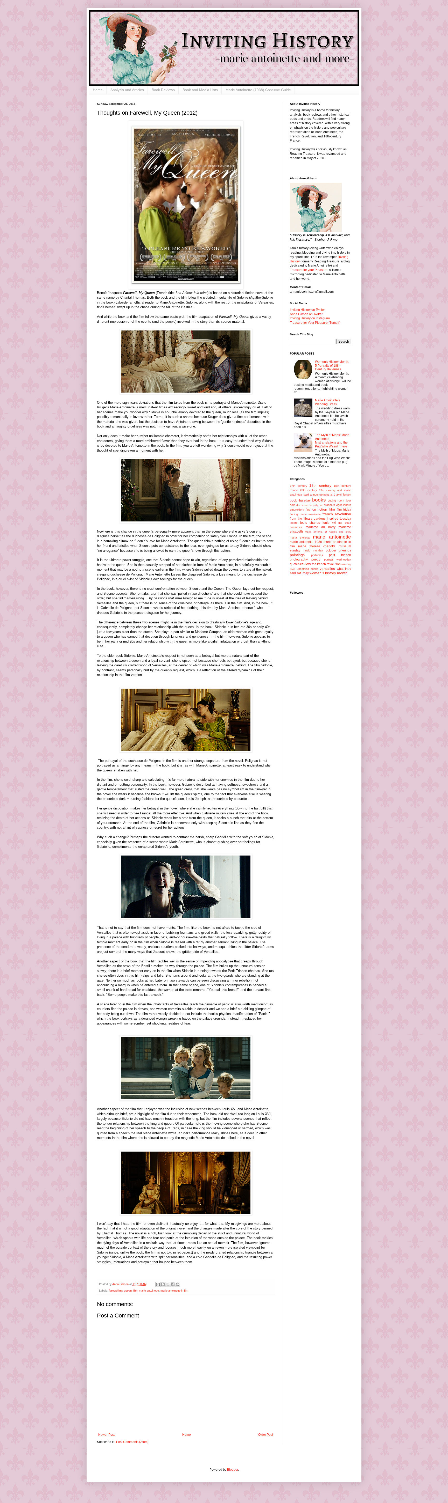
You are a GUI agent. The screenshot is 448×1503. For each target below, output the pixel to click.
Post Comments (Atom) (132, 1442)
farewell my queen (120, 1290)
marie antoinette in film (174, 1290)
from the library (301, 518)
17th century (298, 485)
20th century (308, 490)
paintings (297, 555)
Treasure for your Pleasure (308, 270)
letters (294, 522)
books (319, 500)
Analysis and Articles (127, 90)
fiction (322, 509)
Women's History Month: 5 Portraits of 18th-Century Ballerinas (332, 365)
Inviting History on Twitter (307, 310)
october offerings (338, 550)
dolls (293, 504)
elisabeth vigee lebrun (337, 504)
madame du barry (320, 527)
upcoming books (307, 568)
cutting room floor (339, 500)
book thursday (300, 500)
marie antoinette (149, 1290)
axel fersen (343, 494)
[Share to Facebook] (172, 1284)
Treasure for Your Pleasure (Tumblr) (315, 323)
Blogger (232, 1469)
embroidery (297, 509)
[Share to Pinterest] (177, 1284)
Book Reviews (163, 90)
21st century (327, 490)
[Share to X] (167, 1284)
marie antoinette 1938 (306, 542)
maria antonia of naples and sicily (328, 531)
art (332, 494)
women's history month (328, 573)
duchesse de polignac (309, 505)
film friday (344, 509)
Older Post (265, 1434)
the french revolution (326, 564)
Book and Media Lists (200, 90)
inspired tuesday (339, 518)
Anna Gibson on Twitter (306, 314)
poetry (315, 559)
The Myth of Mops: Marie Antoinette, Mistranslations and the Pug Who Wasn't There (332, 440)
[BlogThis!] (162, 1284)
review (305, 564)
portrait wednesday (337, 559)
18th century (320, 485)
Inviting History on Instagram (310, 318)
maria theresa (300, 537)
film (135, 1290)
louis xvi (329, 523)
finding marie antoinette (305, 514)
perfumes (317, 555)
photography (299, 559)
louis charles (310, 523)
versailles (327, 568)
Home (98, 90)
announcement (319, 494)
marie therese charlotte (317, 546)
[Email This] (157, 1284)
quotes (294, 564)
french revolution (337, 514)
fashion (311, 509)
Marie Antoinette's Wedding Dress (327, 402)
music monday (313, 550)
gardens (319, 518)
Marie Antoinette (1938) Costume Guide (258, 90)
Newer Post (106, 1434)
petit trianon (340, 555)
